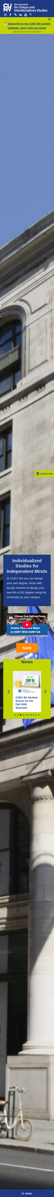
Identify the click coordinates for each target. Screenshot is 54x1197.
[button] (30, 14)
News (27, 654)
